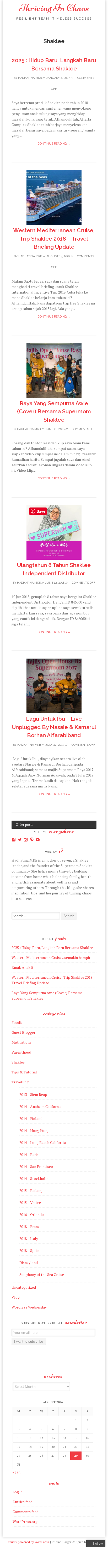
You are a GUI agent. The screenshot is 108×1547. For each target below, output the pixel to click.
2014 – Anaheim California (40, 1106)
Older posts (24, 824)
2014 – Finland (30, 1118)
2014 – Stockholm (33, 1178)
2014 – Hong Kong (33, 1130)
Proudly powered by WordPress (28, 1542)
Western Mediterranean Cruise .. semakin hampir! (51, 957)
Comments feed (26, 1511)
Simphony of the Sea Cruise (41, 1274)
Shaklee (18, 1062)
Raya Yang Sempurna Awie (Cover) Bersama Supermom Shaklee (54, 411)
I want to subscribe (28, 1341)
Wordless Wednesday (29, 1307)
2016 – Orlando (31, 1214)
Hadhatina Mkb (30, 78)
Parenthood (21, 1052)
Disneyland (28, 1262)
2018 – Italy (28, 1238)
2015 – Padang (30, 1190)
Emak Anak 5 (22, 967)
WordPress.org (25, 1521)
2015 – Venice (30, 1202)
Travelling (20, 1081)
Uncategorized (24, 1287)
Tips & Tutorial (24, 1072)
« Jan (16, 1472)
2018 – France (30, 1226)
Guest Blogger (23, 1032)
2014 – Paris (29, 1154)
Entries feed (23, 1501)
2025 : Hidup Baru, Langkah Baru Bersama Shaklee (52, 947)
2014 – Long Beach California (42, 1142)
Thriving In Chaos (54, 8)
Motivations (21, 1042)
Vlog (16, 1297)
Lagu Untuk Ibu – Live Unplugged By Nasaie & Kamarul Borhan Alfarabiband (54, 726)
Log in (18, 1491)
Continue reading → (54, 143)
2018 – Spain (29, 1250)
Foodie (17, 1022)
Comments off (83, 429)
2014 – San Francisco (36, 1166)
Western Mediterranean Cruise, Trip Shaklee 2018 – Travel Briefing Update (54, 238)
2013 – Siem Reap (33, 1094)
